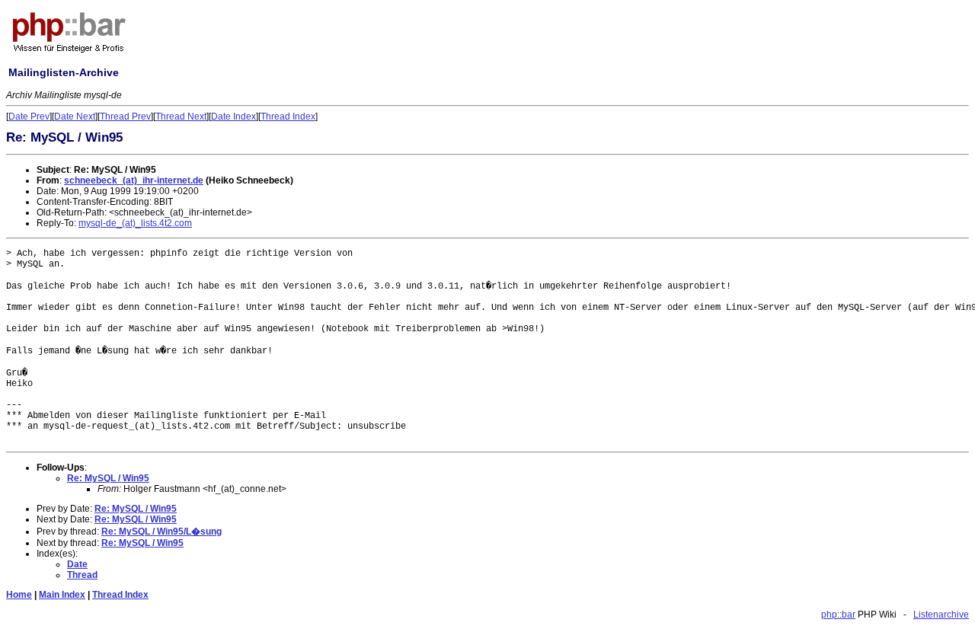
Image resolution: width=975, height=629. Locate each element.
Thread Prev (125, 116)
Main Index (62, 594)
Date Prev (29, 116)
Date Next (74, 116)
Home (19, 594)
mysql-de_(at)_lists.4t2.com (135, 223)
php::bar (838, 614)
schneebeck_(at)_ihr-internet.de (133, 180)
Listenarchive (941, 614)
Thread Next (180, 116)
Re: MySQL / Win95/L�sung (161, 531)
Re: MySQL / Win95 (108, 478)
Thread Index (288, 116)
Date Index (233, 116)
